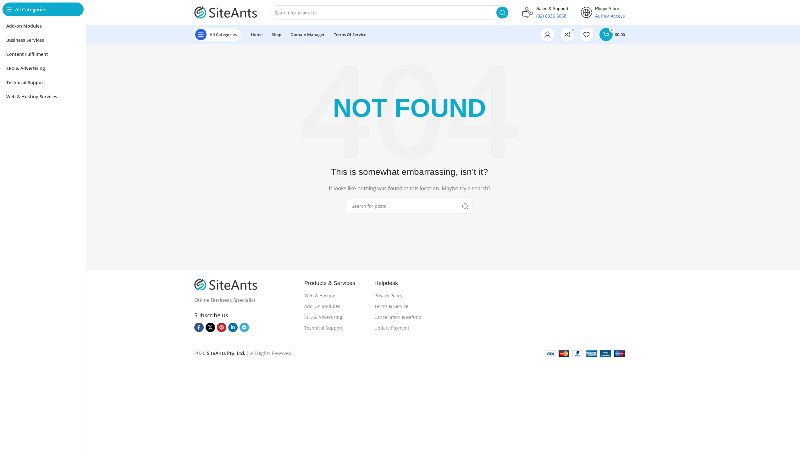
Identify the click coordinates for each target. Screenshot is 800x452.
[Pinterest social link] (221, 327)
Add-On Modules (322, 306)
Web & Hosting (319, 296)
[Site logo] (225, 12)
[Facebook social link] (199, 327)
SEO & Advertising (323, 317)
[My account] (547, 34)
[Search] (502, 13)
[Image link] (225, 284)
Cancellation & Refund (398, 317)
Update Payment (391, 328)
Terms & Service (391, 306)
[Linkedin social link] (233, 327)
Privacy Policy (388, 296)
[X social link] (210, 327)
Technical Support (323, 328)
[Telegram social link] (244, 327)
